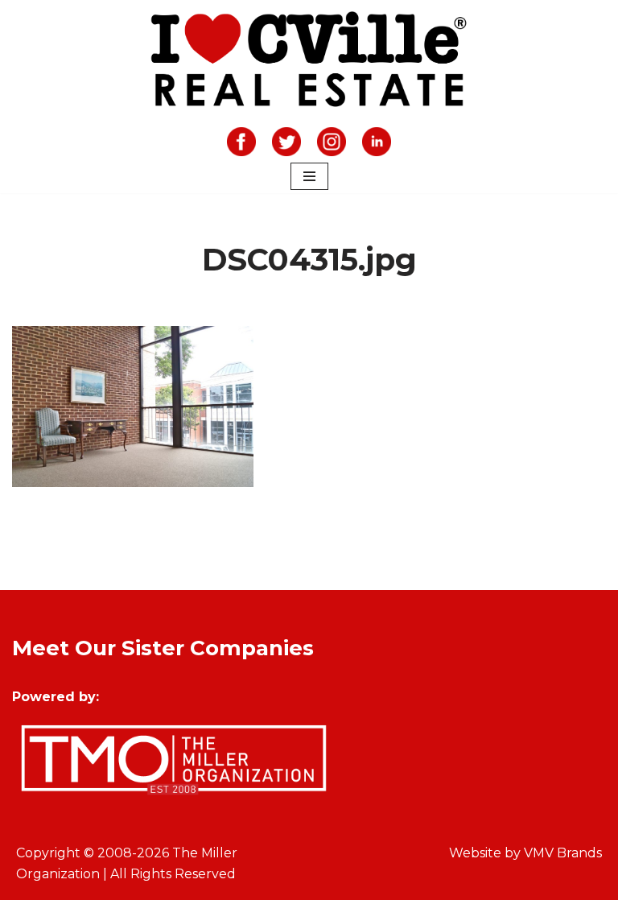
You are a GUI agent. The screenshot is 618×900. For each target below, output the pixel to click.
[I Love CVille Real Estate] (309, 62)
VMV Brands (563, 853)
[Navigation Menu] (309, 176)
